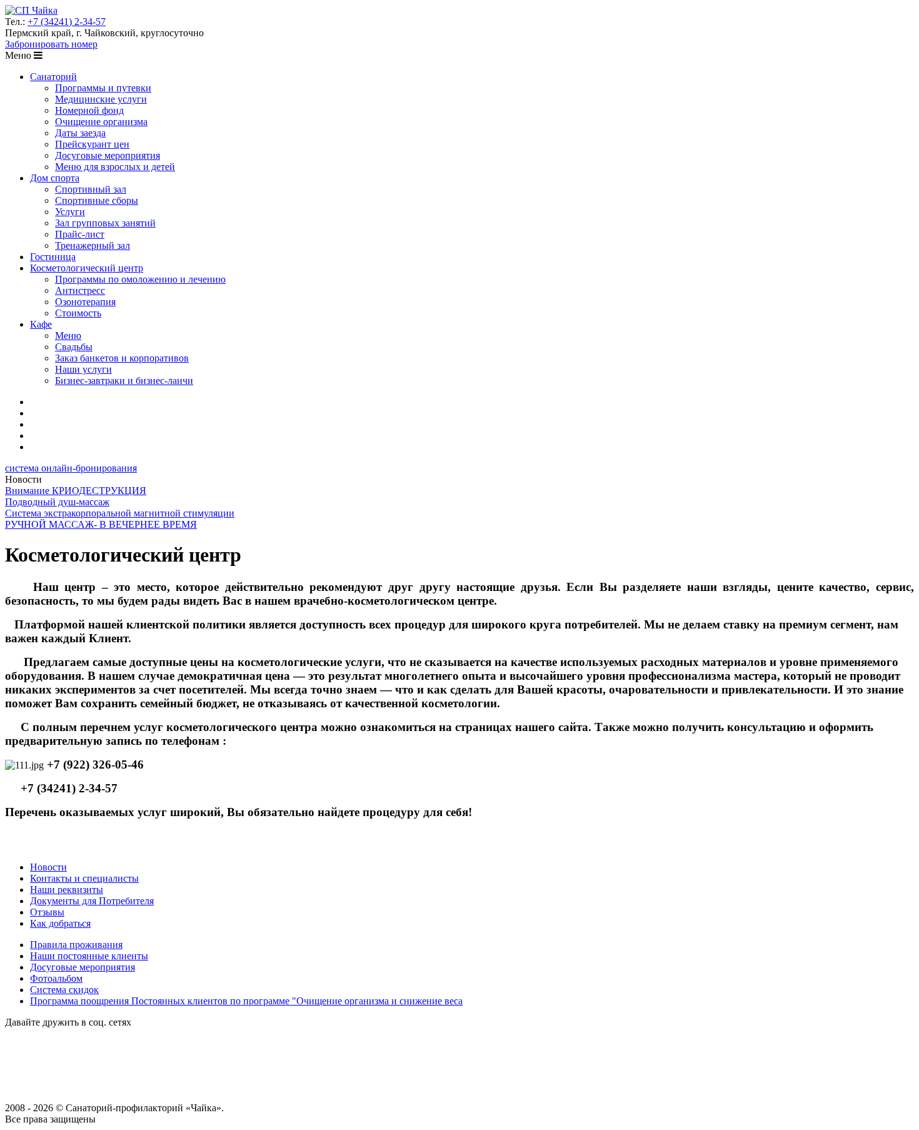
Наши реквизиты (66, 889)
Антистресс (80, 290)
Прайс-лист (79, 234)
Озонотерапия (85, 301)
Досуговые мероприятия (107, 155)
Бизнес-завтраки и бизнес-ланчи (124, 380)
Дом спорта (54, 178)
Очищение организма (101, 121)
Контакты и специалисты (84, 878)
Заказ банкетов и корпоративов (122, 358)
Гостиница (53, 256)
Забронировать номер (51, 44)
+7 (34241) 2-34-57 (67, 21)
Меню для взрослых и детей (115, 166)
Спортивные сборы (96, 200)
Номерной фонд (89, 110)
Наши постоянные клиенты (89, 956)
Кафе (41, 324)
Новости (48, 867)
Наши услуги (83, 369)
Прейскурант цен (92, 144)
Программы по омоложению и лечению (140, 279)
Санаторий (53, 76)
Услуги (70, 211)
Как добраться (60, 923)
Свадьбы (74, 346)
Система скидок (64, 989)
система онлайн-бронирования (71, 468)
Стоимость (78, 313)
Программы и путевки (103, 88)
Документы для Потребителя (92, 900)
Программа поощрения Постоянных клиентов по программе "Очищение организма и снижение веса (246, 1001)
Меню (68, 335)
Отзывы (47, 912)
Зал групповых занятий (105, 223)
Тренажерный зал (92, 245)
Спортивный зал (90, 189)
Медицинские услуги (101, 99)
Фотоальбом (56, 978)
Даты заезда (80, 133)
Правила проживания (76, 944)
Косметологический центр (86, 268)
